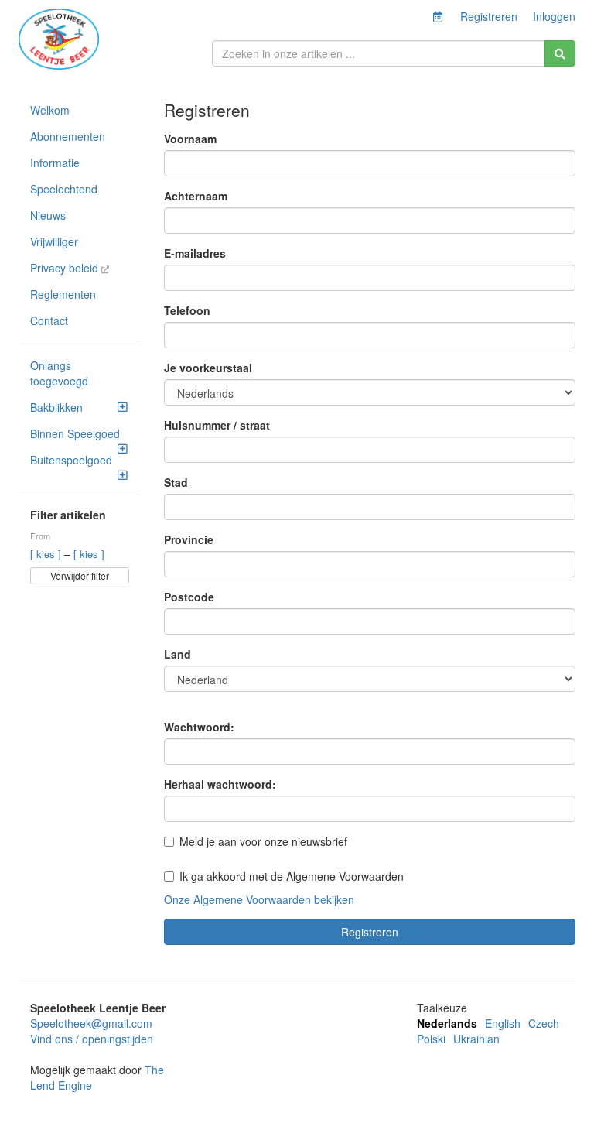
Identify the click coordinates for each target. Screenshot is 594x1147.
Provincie (188, 539)
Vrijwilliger (54, 241)
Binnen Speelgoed (75, 433)
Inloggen (554, 16)
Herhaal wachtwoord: (220, 784)
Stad (176, 482)
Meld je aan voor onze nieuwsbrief (263, 841)
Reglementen (63, 294)
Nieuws (48, 215)
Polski (431, 1038)
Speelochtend (63, 189)
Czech (543, 1023)
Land (177, 654)
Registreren (488, 16)
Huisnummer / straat (217, 425)
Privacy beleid (65, 268)
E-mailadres (195, 253)
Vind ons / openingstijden (91, 1038)
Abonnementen (67, 136)
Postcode (189, 596)
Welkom (50, 110)
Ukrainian (476, 1038)
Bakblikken (56, 407)
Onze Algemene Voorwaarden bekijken (259, 899)
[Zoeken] (559, 53)
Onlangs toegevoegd (59, 373)
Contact (49, 320)
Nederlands (447, 1023)
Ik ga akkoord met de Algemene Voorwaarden (291, 876)
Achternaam (195, 196)
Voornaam (190, 138)
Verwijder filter (79, 575)
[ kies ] (47, 553)
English (503, 1023)
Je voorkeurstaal (208, 367)
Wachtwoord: (199, 726)
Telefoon (187, 310)
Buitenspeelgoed (71, 459)
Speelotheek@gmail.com (91, 1023)
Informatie (55, 162)
